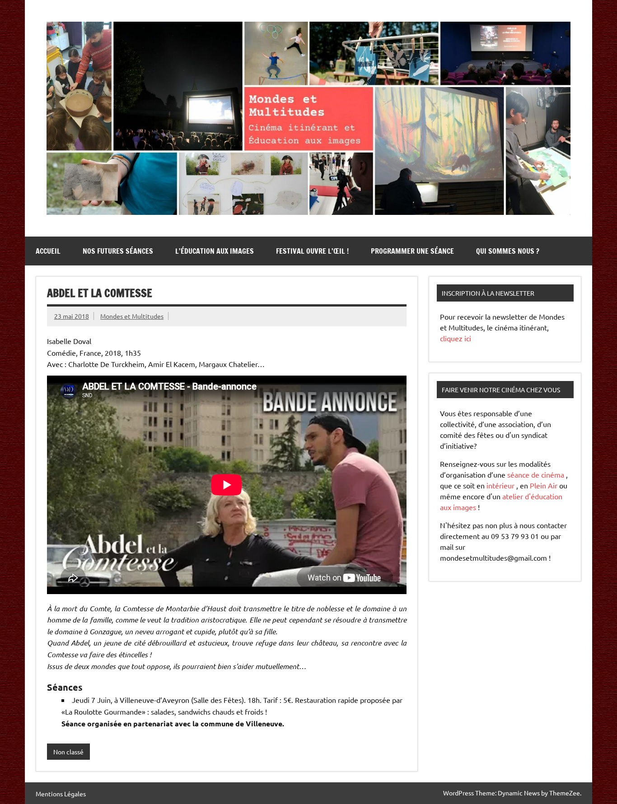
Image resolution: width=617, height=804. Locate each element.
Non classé (68, 752)
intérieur (500, 485)
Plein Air (543, 485)
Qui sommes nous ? (507, 251)
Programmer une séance (412, 251)
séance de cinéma (535, 474)
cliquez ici (455, 338)
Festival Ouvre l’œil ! (312, 251)
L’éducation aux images (214, 251)
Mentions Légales (61, 793)
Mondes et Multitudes (132, 316)
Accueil (48, 251)
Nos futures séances (118, 251)
